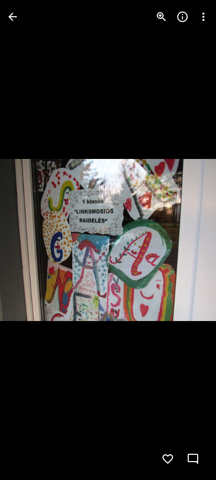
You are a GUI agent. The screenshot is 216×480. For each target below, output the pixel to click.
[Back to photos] (12, 16)
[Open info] (182, 16)
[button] (29, 240)
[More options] (203, 16)
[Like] (167, 459)
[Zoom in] (161, 16)
